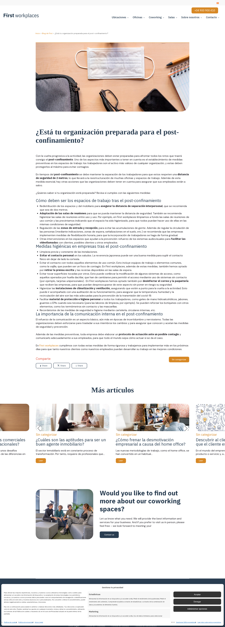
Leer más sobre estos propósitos (209, 622)
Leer (41, 460)
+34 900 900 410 (205, 10)
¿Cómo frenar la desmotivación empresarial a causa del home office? (150, 442)
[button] (186, 428)
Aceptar (197, 594)
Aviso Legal (39, 622)
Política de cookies (10, 622)
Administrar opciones (197, 609)
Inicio (38, 33)
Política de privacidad (25, 622)
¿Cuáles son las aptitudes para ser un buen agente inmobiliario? (71, 442)
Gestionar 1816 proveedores (186, 622)
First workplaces (49, 345)
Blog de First (47, 33)
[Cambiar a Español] (217, 3)
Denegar (197, 602)
